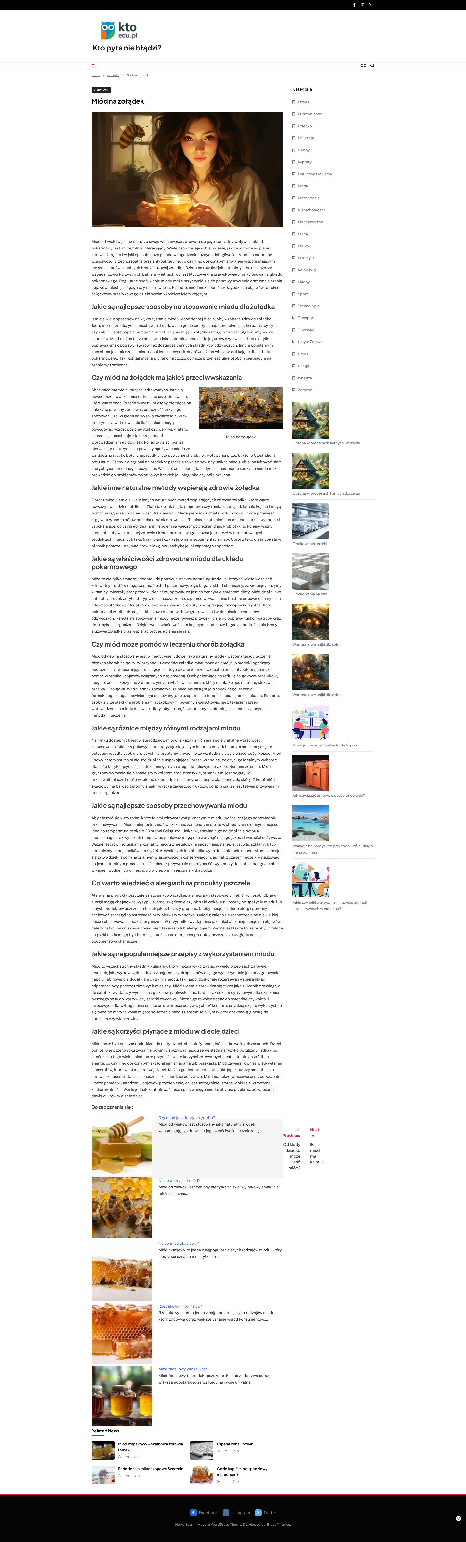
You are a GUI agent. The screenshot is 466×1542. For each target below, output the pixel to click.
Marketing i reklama (315, 173)
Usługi (303, 365)
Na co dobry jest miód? (179, 1180)
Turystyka (306, 329)
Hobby (304, 150)
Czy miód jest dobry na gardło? (186, 1117)
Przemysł (306, 257)
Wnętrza (305, 377)
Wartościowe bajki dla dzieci (317, 644)
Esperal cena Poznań (235, 1444)
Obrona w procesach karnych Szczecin (326, 442)
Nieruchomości (311, 209)
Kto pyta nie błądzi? (127, 47)
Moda (303, 185)
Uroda (303, 353)
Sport (303, 293)
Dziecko (305, 126)
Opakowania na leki (309, 543)
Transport (306, 317)
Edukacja (306, 137)
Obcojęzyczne (310, 221)
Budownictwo (310, 113)
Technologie (309, 305)
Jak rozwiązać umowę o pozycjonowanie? (328, 795)
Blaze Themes (278, 1524)
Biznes (303, 101)
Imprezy (305, 161)
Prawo (303, 245)
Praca (303, 234)
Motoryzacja (309, 197)
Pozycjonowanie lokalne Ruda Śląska (325, 745)
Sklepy (304, 281)
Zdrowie (101, 90)
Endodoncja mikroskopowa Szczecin (150, 1468)
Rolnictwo (307, 269)
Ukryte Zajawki (310, 341)
